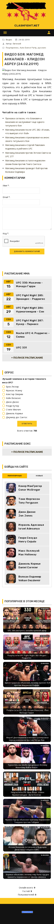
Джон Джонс (12, 402)
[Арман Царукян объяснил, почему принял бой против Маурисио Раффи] (27, 675)
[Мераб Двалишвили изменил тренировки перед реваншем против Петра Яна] (27, 729)
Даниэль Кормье (14, 413)
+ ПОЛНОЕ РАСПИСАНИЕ (27, 357)
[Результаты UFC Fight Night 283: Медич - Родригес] (27, 647)
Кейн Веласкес (13, 398)
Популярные (15, 476)
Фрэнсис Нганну (14, 390)
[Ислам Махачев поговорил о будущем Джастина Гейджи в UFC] (27, 839)
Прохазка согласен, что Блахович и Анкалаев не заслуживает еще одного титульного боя (24, 122)
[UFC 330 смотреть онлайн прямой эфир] (27, 620)
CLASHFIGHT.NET (26, 25)
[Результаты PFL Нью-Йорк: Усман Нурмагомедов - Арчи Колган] (27, 784)
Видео (9, 39)
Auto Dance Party (28, 47)
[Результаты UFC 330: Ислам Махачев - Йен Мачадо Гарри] (27, 702)
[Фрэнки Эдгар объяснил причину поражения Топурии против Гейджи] (27, 811)
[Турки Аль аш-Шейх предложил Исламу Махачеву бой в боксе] (27, 757)
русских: (42, 47)
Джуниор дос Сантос (16, 417)
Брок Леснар (12, 386)
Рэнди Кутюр (12, 405)
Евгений (17, 43)
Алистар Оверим (14, 394)
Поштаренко (12, 47)
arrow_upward (47, 917)
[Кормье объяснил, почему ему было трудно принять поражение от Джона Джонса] (27, 866)
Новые (39, 476)
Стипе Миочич (13, 409)
